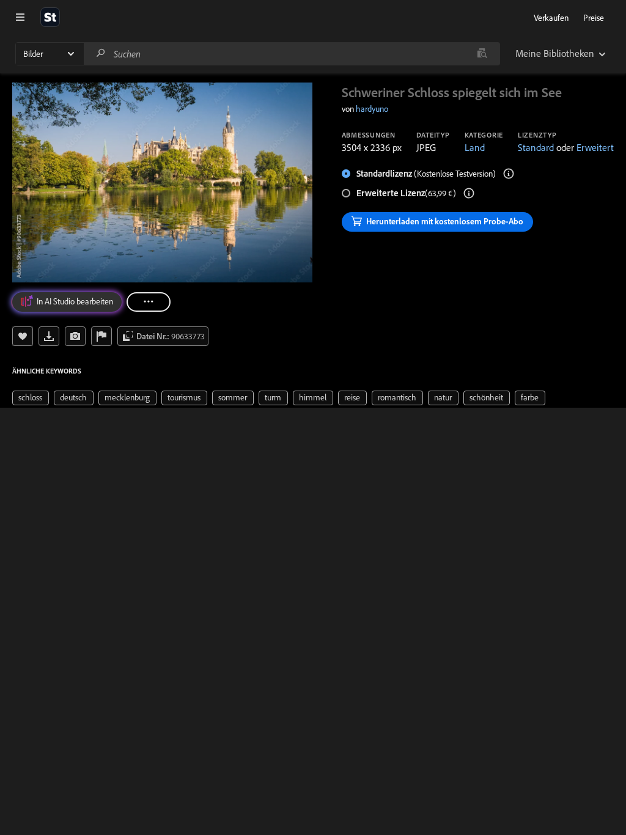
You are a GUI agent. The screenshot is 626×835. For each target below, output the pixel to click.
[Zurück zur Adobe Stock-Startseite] (50, 17)
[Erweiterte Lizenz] (468, 193)
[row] (30, 398)
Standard (536, 147)
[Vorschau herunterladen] (49, 336)
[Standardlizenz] (508, 173)
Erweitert (595, 147)
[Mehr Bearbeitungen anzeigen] (149, 302)
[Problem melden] (101, 336)
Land (475, 147)
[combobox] (291, 53)
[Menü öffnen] (20, 17)
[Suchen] (101, 53)
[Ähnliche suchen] (482, 54)
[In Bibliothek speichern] (22, 336)
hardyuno (372, 108)
